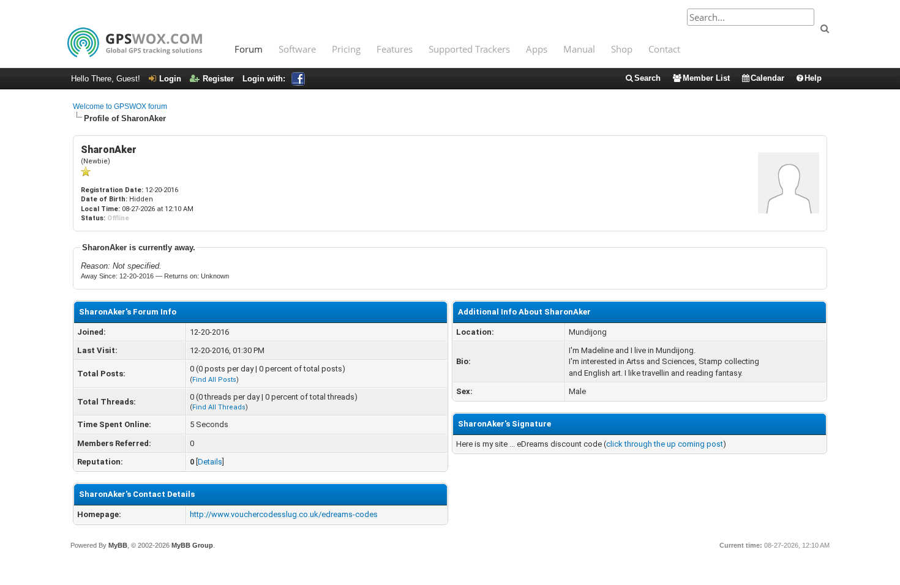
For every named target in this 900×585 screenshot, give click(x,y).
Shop (621, 49)
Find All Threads (219, 407)
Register (218, 78)
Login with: (263, 78)
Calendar (767, 78)
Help (813, 78)
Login (170, 78)
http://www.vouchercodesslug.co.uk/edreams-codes (284, 514)
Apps (536, 49)
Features (395, 49)
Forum (248, 49)
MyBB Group (192, 545)
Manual (579, 49)
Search (647, 78)
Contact (664, 49)
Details (210, 461)
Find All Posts (214, 380)
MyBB (117, 545)
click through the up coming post (664, 444)
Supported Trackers (469, 49)
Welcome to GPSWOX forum (120, 106)
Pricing (346, 49)
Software (297, 49)
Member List (706, 78)
